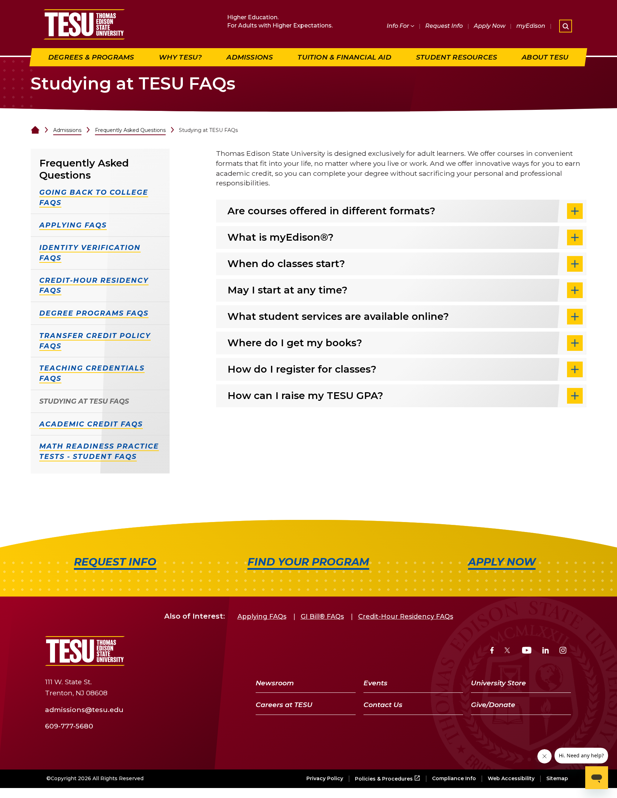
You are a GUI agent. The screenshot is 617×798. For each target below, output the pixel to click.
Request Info (444, 25)
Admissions (67, 130)
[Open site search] (565, 26)
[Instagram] (563, 651)
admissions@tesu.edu (84, 709)
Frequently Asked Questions (130, 130)
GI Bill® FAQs (322, 616)
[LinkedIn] (545, 651)
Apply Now (489, 25)
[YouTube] (527, 651)
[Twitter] (508, 651)
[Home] (35, 130)
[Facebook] (492, 651)
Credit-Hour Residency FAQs (405, 616)
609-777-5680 (69, 726)
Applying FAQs (261, 616)
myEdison (530, 25)
